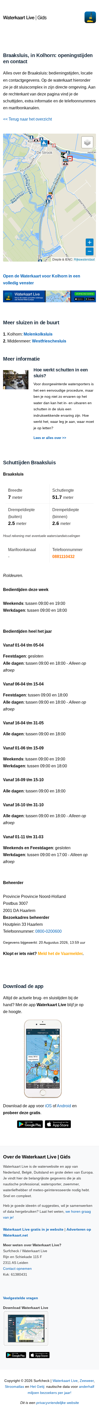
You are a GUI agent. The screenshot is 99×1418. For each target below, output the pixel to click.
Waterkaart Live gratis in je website (33, 1229)
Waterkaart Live (65, 1381)
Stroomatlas (14, 1387)
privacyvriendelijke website (57, 1403)
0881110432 (63, 556)
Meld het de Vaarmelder (60, 953)
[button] (65, 155)
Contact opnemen (17, 1268)
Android (64, 1106)
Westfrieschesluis (49, 341)
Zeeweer (87, 1381)
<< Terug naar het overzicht (27, 119)
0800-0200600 (48, 931)
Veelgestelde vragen (20, 1298)
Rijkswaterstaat (84, 259)
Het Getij (37, 1387)
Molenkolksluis (38, 334)
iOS (48, 1106)
